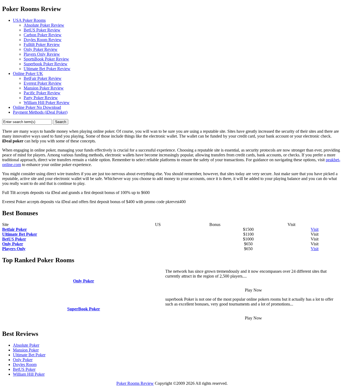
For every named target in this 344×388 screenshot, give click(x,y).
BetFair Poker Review (43, 78)
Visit (314, 229)
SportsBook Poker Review (46, 59)
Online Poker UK (28, 73)
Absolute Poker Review (44, 25)
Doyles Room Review (43, 39)
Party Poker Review (41, 97)
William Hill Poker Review (47, 102)
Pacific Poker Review (42, 93)
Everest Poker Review (43, 83)
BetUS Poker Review (42, 30)
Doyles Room (25, 364)
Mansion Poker (26, 350)
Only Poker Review (41, 49)
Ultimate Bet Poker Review (47, 68)
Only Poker (23, 359)
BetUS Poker (24, 369)
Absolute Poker (26, 345)
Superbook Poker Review (45, 64)
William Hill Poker (29, 374)
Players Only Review (42, 54)
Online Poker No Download (37, 107)
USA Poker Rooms (29, 20)
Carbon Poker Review (43, 35)
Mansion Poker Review (44, 88)
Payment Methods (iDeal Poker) (40, 112)
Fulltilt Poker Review (42, 44)
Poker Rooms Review (135, 383)
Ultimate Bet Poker (29, 355)
